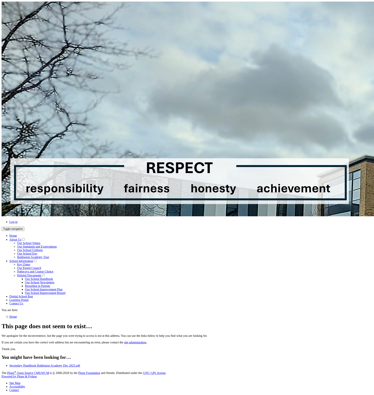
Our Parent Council (29, 268)
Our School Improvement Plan (44, 289)
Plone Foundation (89, 373)
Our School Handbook (39, 279)
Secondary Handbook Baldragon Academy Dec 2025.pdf (44, 365)
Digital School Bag (21, 296)
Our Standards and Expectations (37, 246)
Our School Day (27, 253)
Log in (13, 221)
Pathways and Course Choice (35, 271)
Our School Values (28, 243)
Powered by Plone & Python (19, 376)
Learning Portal (18, 300)
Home (13, 235)
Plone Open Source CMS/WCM (28, 373)
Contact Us (16, 303)
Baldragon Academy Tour (33, 257)
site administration (135, 342)
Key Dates (23, 264)
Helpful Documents (29, 275)
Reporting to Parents (37, 286)
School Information (21, 261)
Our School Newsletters (39, 282)
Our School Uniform (30, 250)
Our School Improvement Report (45, 293)
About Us (15, 239)
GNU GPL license (154, 373)
